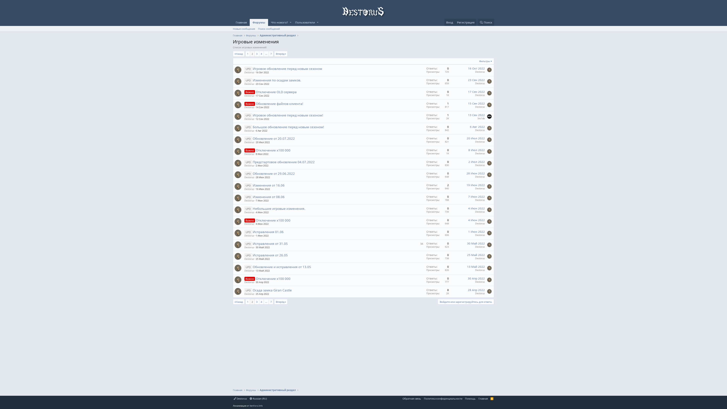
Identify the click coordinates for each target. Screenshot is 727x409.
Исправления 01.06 (268, 232)
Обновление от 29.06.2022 (274, 173)
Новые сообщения (244, 28)
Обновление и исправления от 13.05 (282, 267)
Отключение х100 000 (273, 150)
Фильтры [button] (484, 61)
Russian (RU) (259, 398)
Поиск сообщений (269, 28)
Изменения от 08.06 (269, 197)
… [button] (266, 53)
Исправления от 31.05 (270, 243)
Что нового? (279, 22)
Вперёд (280, 53)
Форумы (259, 22)
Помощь (470, 398)
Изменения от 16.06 (269, 185)
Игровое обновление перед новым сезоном (287, 68)
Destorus (241, 398)
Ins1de (481, 118)
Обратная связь (412, 398)
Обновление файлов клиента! (279, 103)
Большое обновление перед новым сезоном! (288, 127)
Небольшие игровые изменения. (279, 208)
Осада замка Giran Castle (272, 290)
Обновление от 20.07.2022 (274, 138)
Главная (241, 22)
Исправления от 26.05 (270, 255)
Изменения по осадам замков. (277, 80)
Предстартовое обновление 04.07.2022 (284, 162)
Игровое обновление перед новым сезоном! (288, 115)
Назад (239, 53)
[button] (290, 22)
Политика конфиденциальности (443, 398)
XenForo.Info (256, 405)
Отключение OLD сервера (276, 92)
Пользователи (305, 22)
